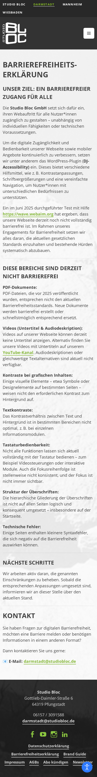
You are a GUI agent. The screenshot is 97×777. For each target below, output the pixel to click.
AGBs (34, 762)
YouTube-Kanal (18, 352)
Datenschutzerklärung (48, 746)
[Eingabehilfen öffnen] (87, 767)
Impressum (15, 762)
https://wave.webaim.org (28, 214)
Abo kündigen (55, 762)
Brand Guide (74, 754)
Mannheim (72, 4)
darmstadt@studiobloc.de (50, 661)
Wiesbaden (13, 12)
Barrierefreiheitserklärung (35, 754)
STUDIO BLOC (14, 4)
